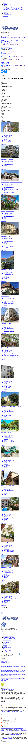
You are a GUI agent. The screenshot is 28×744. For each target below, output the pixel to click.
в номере (4, 85)
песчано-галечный (6, 104)
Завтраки (4, 89)
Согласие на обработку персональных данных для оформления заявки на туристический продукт (13, 671)
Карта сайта (3, 680)
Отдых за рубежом (10, 8)
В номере (4, 83)
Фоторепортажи (7, 647)
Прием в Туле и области (15, 9)
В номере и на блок (7, 86)
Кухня (3, 92)
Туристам (5, 13)
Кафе (3, 90)
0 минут (4, 109)
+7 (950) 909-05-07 (6, 41)
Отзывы (5, 12)
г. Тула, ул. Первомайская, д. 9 (9, 51)
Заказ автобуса (7, 640)
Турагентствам (7, 14)
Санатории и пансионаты (9, 637)
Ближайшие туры (7, 4)
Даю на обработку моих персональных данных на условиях (13, 735)
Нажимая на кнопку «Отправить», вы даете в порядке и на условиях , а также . (14, 729)
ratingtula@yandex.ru (5, 661)
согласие (7, 733)
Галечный (4, 102)
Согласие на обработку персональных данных (12, 728)
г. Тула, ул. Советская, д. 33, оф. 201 (10, 59)
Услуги (5, 5)
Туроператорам (7, 650)
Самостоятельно (6, 96)
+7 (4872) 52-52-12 (5, 40)
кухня (3, 93)
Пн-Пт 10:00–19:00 (18, 56)
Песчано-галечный (7, 103)
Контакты (5, 16)
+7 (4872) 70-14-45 (14, 40)
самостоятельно (6, 97)
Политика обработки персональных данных (6, 663)
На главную (6, 1)
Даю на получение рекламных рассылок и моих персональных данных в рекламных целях (14, 739)
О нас (4, 3)
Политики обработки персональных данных (11, 730)
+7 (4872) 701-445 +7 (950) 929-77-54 (5, 63)
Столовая (4, 99)
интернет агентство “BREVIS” (8, 689)
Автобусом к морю (8, 7)
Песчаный (4, 106)
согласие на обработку (7, 738)
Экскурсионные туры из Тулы (10, 634)
